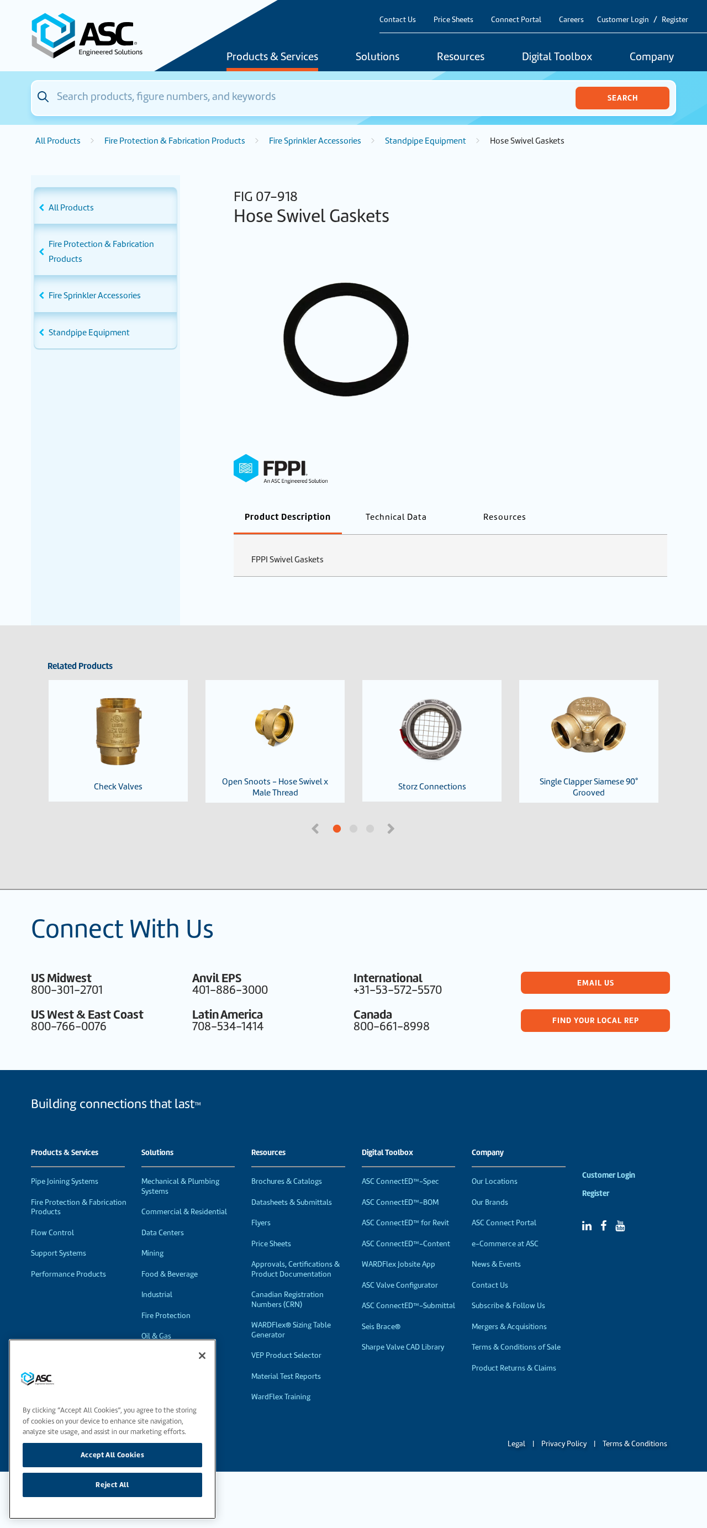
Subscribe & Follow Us (508, 1305)
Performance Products (68, 1274)
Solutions (377, 57)
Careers (571, 19)
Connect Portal (516, 19)
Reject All (112, 1484)
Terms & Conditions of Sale (516, 1347)
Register (675, 19)
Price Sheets (453, 19)
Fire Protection (166, 1315)
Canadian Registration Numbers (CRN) (287, 1299)
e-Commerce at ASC (505, 1243)
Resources (460, 57)
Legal (516, 1443)
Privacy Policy (564, 1443)
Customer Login (623, 19)
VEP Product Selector (286, 1355)
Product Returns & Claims (514, 1368)
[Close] (202, 1355)
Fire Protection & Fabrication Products (174, 140)
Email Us (595, 983)
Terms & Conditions (635, 1443)
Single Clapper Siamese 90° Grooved (589, 787)
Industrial (156, 1294)
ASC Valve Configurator (400, 1285)
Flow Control (52, 1232)
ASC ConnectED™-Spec (400, 1181)
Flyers (261, 1222)
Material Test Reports (286, 1376)
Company (652, 57)
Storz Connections (432, 786)
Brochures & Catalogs (286, 1181)
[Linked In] (587, 1225)
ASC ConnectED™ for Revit (405, 1222)
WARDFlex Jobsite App (398, 1264)
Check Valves (118, 786)
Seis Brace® (381, 1326)
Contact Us (397, 19)
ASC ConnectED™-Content (406, 1243)
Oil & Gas (156, 1336)
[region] (112, 1429)
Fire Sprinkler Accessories (315, 140)
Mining (152, 1253)
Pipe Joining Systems (64, 1181)
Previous (316, 827)
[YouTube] (620, 1225)
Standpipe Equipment (425, 140)
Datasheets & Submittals (291, 1202)
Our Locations (495, 1181)
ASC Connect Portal (504, 1222)
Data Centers (162, 1232)
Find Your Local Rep (595, 1020)
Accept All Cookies (113, 1454)
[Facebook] (603, 1225)
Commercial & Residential (184, 1211)
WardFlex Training (280, 1396)
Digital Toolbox (557, 57)
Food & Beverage (169, 1274)
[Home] (93, 35)
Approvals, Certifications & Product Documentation (295, 1269)
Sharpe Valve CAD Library (403, 1347)
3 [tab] (411, 829)
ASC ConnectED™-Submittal (408, 1305)
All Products (58, 140)
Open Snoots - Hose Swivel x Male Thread (275, 787)
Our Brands (490, 1202)
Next (392, 827)
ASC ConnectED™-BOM (400, 1202)
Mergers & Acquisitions (509, 1326)
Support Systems (58, 1253)
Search (623, 98)
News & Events (496, 1264)
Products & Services (272, 57)
